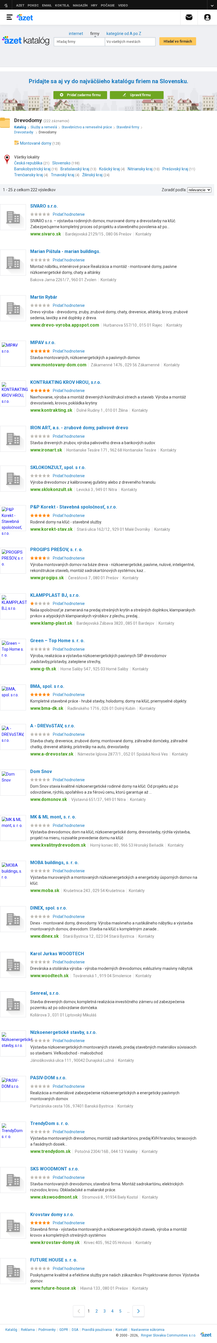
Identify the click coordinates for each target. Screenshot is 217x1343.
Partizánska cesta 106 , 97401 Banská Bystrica (71, 1106)
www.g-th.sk (43, 669)
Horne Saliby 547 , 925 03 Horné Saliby (94, 669)
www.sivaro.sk (45, 234)
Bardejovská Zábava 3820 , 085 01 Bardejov (115, 623)
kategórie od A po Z (124, 33)
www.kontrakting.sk (51, 410)
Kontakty (143, 234)
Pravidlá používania (97, 1330)
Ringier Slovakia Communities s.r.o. (168, 1335)
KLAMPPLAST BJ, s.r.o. (55, 595)
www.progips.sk (47, 577)
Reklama (28, 1330)
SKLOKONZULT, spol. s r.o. (58, 467)
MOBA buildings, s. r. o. (54, 862)
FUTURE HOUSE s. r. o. (53, 1260)
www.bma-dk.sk (46, 708)
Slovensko (61, 163)
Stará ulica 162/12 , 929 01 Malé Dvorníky (113, 529)
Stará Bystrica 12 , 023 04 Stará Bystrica (98, 936)
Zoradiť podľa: (174, 190)
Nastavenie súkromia (147, 1330)
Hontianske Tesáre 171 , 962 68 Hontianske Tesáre (111, 450)
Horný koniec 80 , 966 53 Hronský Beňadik (127, 845)
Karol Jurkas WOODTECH (57, 953)
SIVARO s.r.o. (44, 206)
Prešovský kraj (175, 169)
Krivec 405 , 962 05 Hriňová (107, 1242)
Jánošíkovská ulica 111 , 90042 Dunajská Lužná (72, 1060)
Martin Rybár (43, 297)
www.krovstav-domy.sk (55, 1242)
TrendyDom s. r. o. (49, 1123)
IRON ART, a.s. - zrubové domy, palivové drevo (79, 427)
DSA (75, 1330)
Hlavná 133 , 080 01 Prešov (104, 1288)
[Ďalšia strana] (138, 1311)
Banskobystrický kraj (32, 169)
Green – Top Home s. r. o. (57, 640)
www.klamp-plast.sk (51, 623)
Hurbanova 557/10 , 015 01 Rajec (132, 325)
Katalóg (11, 1330)
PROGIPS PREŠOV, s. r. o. (56, 549)
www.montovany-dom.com (58, 364)
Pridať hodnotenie (69, 214)
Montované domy (35, 143)
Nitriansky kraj (140, 169)
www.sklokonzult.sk (51, 489)
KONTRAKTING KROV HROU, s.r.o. (65, 382)
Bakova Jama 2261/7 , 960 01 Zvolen (63, 280)
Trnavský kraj (62, 175)
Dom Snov (41, 771)
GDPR (63, 1330)
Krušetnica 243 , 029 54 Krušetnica (94, 890)
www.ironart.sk (46, 450)
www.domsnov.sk (48, 799)
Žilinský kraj (92, 175)
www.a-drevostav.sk (51, 754)
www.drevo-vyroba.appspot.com (64, 325)
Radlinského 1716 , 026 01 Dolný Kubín (101, 708)
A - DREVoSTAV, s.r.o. (52, 725)
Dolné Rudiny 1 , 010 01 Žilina (102, 410)
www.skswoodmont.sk (54, 1197)
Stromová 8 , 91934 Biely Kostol (110, 1197)
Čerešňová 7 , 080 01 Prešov (93, 578)
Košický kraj (109, 169)
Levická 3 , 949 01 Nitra (97, 489)
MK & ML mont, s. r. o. (53, 817)
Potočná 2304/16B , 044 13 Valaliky (106, 1151)
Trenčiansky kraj (28, 175)
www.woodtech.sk (49, 975)
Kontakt (121, 1330)
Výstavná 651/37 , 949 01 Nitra (98, 799)
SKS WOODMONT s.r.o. (54, 1169)
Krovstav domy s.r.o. (52, 1214)
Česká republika (28, 163)
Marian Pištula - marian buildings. (65, 251)
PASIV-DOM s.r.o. (48, 1077)
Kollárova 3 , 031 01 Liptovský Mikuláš (63, 1015)
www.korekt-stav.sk (51, 529)
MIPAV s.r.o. (42, 342)
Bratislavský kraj (74, 169)
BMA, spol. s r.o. (47, 686)
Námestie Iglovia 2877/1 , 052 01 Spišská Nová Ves (123, 754)
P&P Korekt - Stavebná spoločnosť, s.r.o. (73, 507)
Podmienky (47, 1330)
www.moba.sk (44, 890)
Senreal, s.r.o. (45, 993)
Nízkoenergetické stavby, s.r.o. (63, 1032)
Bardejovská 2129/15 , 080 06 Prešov (98, 234)
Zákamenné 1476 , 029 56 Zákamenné (125, 365)
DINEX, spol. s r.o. (48, 908)
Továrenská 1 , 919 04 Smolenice (102, 976)
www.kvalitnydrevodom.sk (58, 845)
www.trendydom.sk (50, 1151)
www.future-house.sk (53, 1288)
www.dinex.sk (44, 936)
